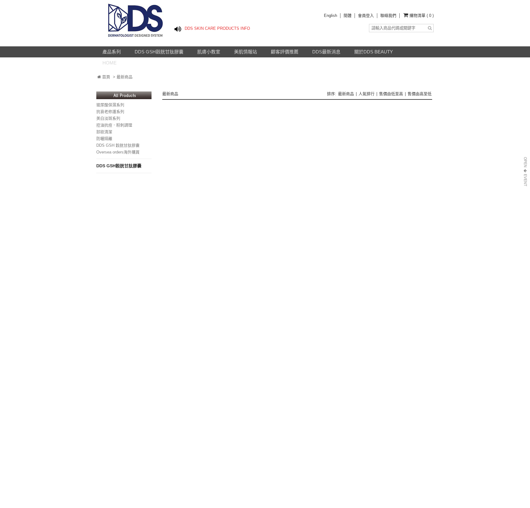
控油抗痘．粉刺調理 (114, 125)
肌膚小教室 (208, 51)
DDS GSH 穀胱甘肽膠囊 (118, 145)
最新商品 (346, 93)
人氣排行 (366, 93)
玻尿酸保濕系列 (110, 105)
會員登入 (366, 15)
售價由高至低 (420, 93)
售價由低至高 (391, 93)
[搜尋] (429, 28)
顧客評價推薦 (284, 51)
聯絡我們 (388, 15)
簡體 (347, 15)
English (330, 15)
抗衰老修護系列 (110, 111)
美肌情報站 (245, 51)
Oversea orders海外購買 (118, 152)
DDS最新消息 (326, 51)
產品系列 (111, 51)
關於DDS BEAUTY (373, 51)
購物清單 (421, 15)
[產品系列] (124, 97)
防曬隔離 (104, 138)
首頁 (105, 77)
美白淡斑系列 (108, 118)
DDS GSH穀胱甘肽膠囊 (159, 51)
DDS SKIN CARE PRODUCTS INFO (217, 28)
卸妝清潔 (104, 132)
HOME (109, 62)
